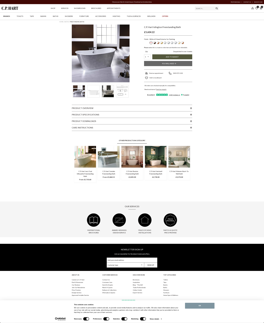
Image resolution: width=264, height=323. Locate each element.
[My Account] (252, 8)
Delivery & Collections (109, 290)
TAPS (32, 16)
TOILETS (20, 16)
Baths (165, 287)
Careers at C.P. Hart (78, 280)
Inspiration (136, 282)
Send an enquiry (161, 89)
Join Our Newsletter (78, 287)
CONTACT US (247, 2)
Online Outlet (137, 290)
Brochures (136, 280)
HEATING (116, 16)
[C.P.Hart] (10, 9)
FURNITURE (84, 16)
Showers (166, 290)
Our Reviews (76, 285)
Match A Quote (107, 287)
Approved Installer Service (80, 295)
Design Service (76, 293)
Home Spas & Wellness (170, 295)
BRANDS (6, 16)
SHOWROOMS (79, 8)
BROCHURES (96, 8)
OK (200, 305)
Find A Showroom (77, 282)
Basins (165, 285)
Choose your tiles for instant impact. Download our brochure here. (132, 2)
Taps (164, 282)
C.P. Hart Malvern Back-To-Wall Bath (179, 172)
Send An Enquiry (107, 285)
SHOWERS (69, 16)
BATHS (55, 16)
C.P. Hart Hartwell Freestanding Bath (155, 172)
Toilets (165, 280)
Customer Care (107, 282)
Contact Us (106, 280)
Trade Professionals (139, 287)
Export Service (137, 293)
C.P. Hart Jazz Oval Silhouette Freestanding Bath (85, 173)
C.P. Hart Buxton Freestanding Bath (132, 172)
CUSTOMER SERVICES (109, 275)
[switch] (106, 319)
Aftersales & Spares (108, 293)
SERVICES (64, 8)
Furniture (166, 293)
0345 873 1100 (258, 2)
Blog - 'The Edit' (138, 285)
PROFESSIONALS (235, 2)
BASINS (43, 16)
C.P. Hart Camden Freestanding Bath (108, 172)
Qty (146, 51)
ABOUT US (75, 275)
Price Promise (76, 290)
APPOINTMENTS (113, 8)
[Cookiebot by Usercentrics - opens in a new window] (60, 319)
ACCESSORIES (100, 16)
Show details (154, 319)
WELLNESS (151, 16)
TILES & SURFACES (134, 16)
